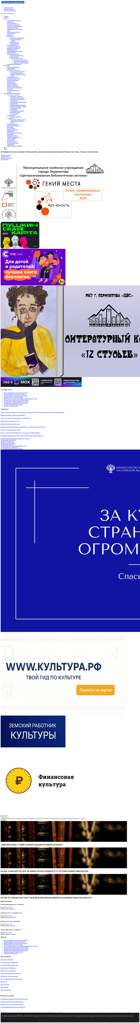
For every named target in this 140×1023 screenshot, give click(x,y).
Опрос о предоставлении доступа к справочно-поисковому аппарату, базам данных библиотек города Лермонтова (32, 412)
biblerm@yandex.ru (9, 9)
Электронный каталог (10, 10)
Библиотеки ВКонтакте (7, 959)
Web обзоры (13, 109)
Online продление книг (7, 441)
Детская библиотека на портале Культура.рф (13, 1007)
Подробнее (5, 1017)
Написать (3, 820)
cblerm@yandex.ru (9, 908)
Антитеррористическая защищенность (13, 32)
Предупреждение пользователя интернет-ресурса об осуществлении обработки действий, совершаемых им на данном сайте (15, 27)
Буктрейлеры (14, 103)
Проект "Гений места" (13, 86)
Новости (6, 17)
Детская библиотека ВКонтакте (9, 962)
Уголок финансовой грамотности (12, 143)
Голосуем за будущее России (16, 400)
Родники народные (15, 116)
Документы (10, 22)
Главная (6, 16)
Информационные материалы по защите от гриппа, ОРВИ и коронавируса (14, 138)
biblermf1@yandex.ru (10, 917)
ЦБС (2, 13)
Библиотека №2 (14, 43)
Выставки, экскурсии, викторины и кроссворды (17, 97)
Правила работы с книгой (15, 395)
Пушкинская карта (12, 84)
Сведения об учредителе (14, 20)
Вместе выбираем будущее (16, 393)
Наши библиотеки (6, 155)
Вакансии (10, 35)
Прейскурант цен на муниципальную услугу (13, 78)
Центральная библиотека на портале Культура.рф (14, 999)
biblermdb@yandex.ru (10, 934)
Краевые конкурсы (12, 124)
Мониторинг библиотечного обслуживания (13, 415)
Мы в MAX (4, 981)
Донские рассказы (13, 404)
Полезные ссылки (12, 141)
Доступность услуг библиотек (9, 447)
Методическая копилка (16, 55)
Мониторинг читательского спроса (10, 424)
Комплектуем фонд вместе (21, 62)
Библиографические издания (18, 106)
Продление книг (11, 83)
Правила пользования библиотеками (13, 67)
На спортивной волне (14, 394)
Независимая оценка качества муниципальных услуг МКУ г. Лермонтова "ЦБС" (23, 427)
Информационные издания (17, 105)
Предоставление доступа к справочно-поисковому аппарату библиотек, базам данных (17, 74)
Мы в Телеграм (5, 984)
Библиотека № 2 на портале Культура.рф (12, 1004)
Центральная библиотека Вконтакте (11, 973)
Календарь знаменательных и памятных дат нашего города (18, 121)
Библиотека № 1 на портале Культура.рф (12, 1001)
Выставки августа (13, 397)
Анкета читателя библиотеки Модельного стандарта (15, 438)
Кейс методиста (14, 57)
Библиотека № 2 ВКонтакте (8, 970)
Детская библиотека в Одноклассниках (11, 979)
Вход (5, 147)
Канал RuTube (5, 987)
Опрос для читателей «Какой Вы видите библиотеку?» (16, 418)
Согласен (3, 1021)
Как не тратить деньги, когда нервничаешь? (20, 398)
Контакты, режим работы (14, 64)
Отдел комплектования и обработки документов (14, 47)
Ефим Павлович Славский (14, 146)
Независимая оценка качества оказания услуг (13, 446)
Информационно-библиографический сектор (14, 50)
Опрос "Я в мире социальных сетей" (11, 430)
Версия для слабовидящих (13, 2)
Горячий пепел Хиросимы (15, 403)
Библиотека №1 (14, 42)
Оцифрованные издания (17, 111)
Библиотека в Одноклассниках (9, 976)
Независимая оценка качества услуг (13, 81)
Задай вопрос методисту (20, 60)
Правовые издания (15, 108)
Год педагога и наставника (14, 87)
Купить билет (5, 159)
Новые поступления (6, 158)
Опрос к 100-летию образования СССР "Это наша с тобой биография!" (20, 432)
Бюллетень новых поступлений (15, 113)
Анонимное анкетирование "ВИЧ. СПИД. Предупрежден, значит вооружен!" (22, 435)
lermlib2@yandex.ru (10, 925)
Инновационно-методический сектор (13, 53)
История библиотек (12, 45)
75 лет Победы (11, 128)
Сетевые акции (11, 115)
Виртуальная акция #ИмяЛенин (12, 130)
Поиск (5, 149)
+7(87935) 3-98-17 (9, 7)
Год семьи (10, 89)
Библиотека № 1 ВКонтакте (8, 968)
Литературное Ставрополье (16, 401)
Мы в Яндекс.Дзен (6, 990)
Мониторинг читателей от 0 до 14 (10, 421)
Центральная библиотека (17, 38)
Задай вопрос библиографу (21, 61)
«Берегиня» (11, 406)
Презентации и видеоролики (18, 102)
